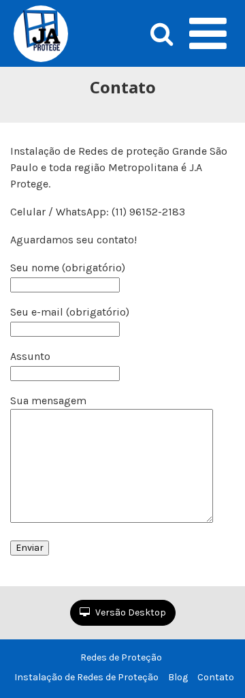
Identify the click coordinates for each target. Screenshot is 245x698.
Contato (215, 677)
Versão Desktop (129, 612)
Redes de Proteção (121, 657)
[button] (208, 33)
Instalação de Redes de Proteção (86, 677)
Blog (178, 677)
